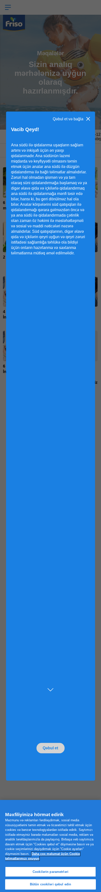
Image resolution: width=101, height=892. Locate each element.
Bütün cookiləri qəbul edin (50, 884)
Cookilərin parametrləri (50, 872)
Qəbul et (50, 748)
